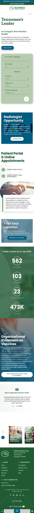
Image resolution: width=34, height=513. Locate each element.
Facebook (10, 495)
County (8, 76)
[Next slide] (29, 52)
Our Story (7, 48)
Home (3, 465)
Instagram (23, 495)
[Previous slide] (29, 23)
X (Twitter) (13, 495)
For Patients (22, 465)
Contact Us (32, 511)
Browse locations (17, 238)
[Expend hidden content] (32, 1)
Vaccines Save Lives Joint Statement (17, 374)
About (3, 475)
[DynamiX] (17, 501)
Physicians (4, 470)
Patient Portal (22, 468)
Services (3, 473)
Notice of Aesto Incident (17, 3)
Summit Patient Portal (15, 169)
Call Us (2, 511)
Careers (20, 470)
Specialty (9, 83)
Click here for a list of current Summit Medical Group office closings (16, 2)
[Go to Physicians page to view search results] (26, 99)
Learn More (17, 139)
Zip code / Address (12, 57)
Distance (8, 64)
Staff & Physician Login (8, 485)
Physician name (11, 90)
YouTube (17, 495)
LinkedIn (20, 495)
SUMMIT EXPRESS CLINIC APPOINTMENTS (14, 176)
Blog (19, 473)
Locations (4, 468)
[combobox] (17, 93)
